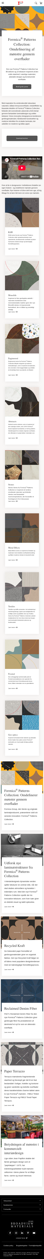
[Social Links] (10, 1222)
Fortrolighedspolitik (35, 1235)
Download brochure (22, 138)
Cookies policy (8, 1235)
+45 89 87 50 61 (20, 1227)
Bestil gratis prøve (22, 86)
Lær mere (11, 249)
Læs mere (7, 823)
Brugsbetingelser (22, 1235)
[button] (41, 3)
